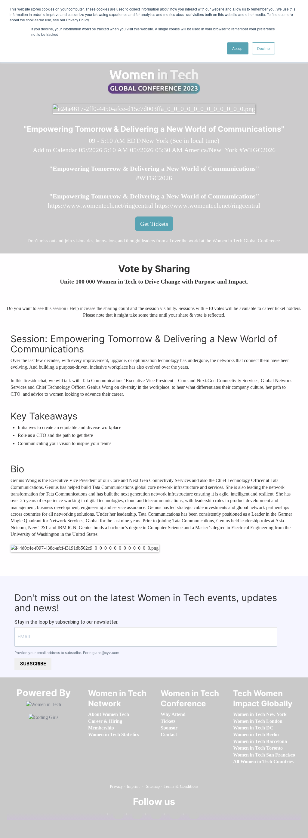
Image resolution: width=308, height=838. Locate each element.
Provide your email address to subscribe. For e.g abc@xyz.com (66, 652)
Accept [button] (237, 48)
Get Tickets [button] (154, 223)
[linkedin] (134, 815)
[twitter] (172, 815)
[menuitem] (108, 714)
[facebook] (115, 815)
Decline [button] (263, 48)
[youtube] (191, 815)
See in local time (194, 140)
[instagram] (153, 815)
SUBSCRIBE (33, 664)
